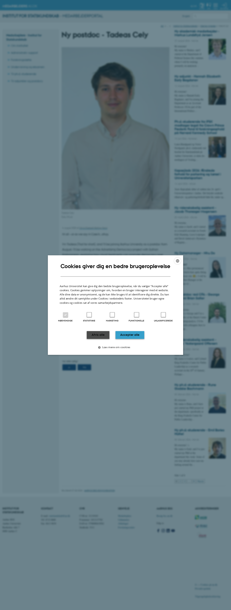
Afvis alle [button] (98, 335)
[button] (115, 347)
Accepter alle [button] (129, 335)
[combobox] (177, 261)
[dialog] (115, 305)
